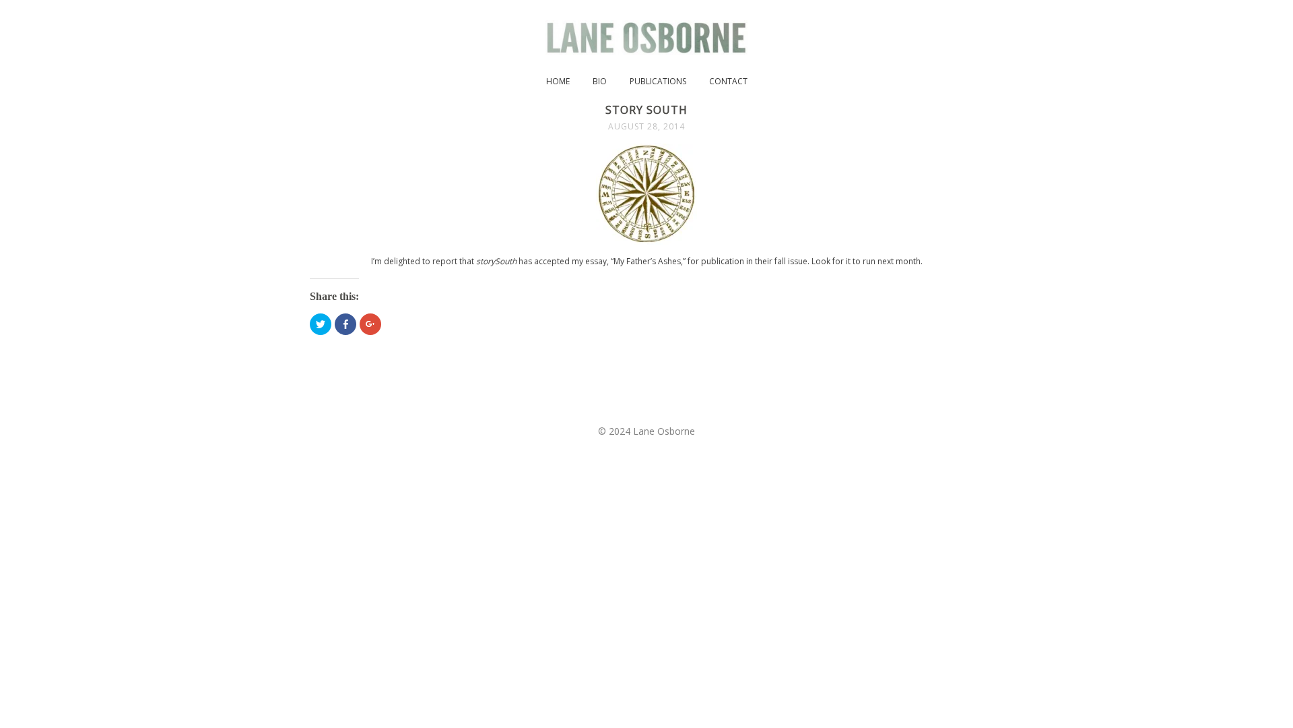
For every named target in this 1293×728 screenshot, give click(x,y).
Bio (600, 81)
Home (558, 81)
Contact (728, 81)
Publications (658, 81)
